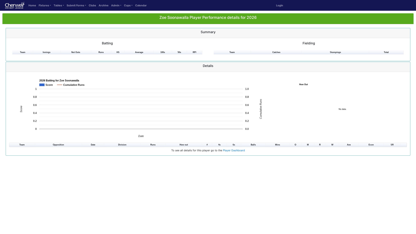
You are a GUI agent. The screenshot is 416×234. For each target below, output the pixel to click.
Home (32, 5)
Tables (58, 5)
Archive (104, 5)
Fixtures (44, 5)
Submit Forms (75, 5)
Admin (115, 5)
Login (279, 5)
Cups (127, 5)
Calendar (141, 5)
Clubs (92, 5)
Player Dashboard (234, 150)
